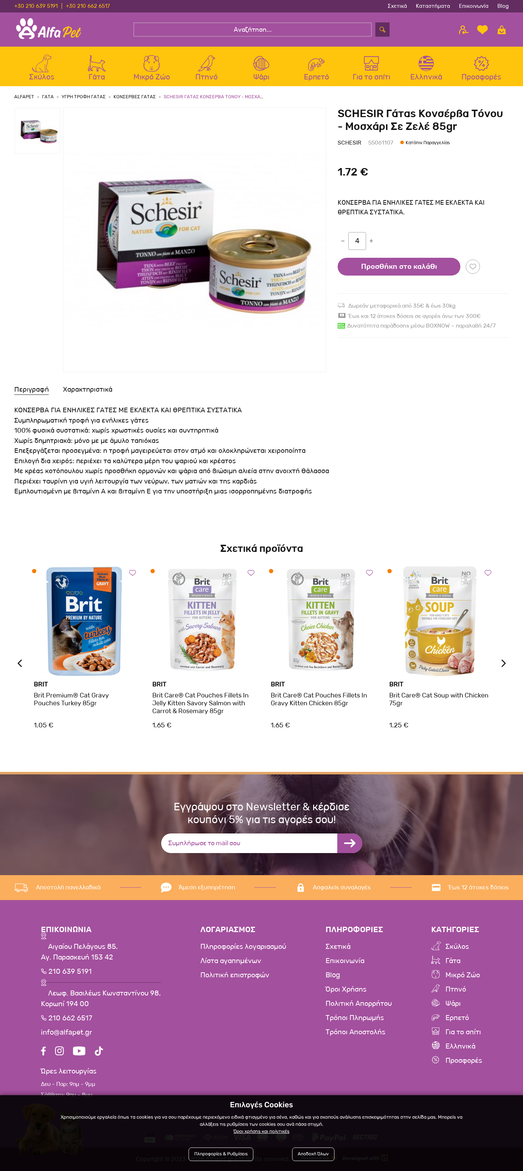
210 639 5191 (69, 971)
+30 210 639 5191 (36, 6)
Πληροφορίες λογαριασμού (243, 946)
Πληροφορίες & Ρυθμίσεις (221, 1154)
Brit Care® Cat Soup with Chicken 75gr (438, 699)
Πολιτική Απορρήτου (359, 1003)
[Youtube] (79, 1052)
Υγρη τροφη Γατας (84, 97)
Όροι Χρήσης (346, 989)
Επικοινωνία (473, 6)
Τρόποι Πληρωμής (355, 1018)
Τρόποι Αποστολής (355, 1032)
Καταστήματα (433, 6)
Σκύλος (457, 946)
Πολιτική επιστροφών (234, 975)
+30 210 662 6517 (88, 6)
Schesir (349, 142)
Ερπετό (457, 1018)
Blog (503, 6)
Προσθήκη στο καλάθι (399, 266)
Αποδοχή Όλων (313, 1154)
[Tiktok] (99, 1052)
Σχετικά (397, 6)
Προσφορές (463, 1060)
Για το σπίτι (463, 1032)
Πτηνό (455, 989)
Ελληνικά (460, 1046)
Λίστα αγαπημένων (230, 961)
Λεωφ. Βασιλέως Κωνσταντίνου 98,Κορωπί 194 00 (101, 999)
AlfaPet (24, 97)
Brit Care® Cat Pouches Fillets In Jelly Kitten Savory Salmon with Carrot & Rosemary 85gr (200, 703)
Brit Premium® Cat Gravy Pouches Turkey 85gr (71, 699)
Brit (41, 684)
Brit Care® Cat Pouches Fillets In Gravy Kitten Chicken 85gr (319, 699)
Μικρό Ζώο (462, 975)
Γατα (48, 97)
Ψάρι (453, 1003)
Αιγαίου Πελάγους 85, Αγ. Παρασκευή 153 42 (79, 952)
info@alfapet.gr (66, 1032)
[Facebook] (43, 1052)
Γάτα (452, 961)
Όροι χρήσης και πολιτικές (261, 1131)
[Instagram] (59, 1052)
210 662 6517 (69, 1018)
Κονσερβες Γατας (134, 97)
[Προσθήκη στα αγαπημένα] (473, 267)
